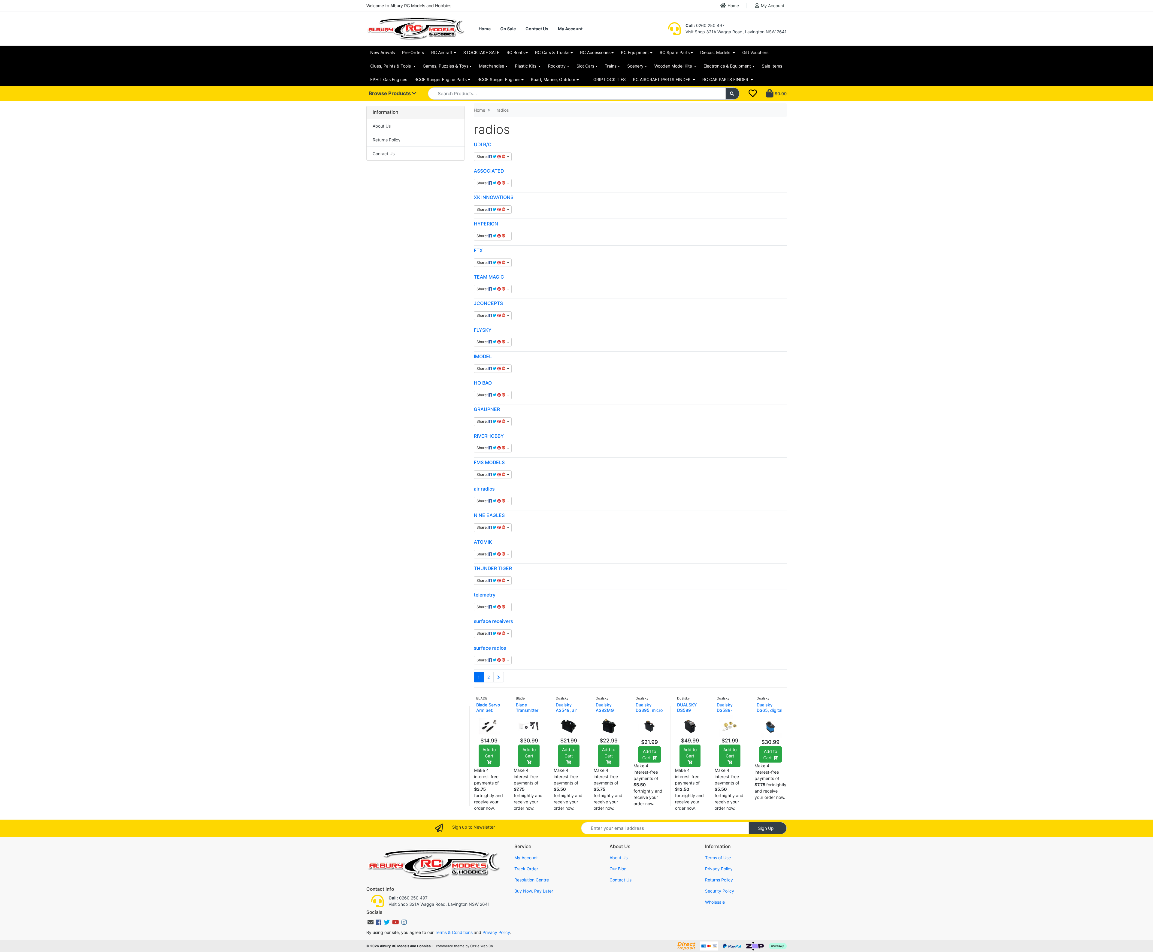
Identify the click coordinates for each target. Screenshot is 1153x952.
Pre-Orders (413, 52)
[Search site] (732, 93)
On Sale (508, 28)
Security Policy (719, 890)
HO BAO (483, 383)
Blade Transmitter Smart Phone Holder (528, 713)
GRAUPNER (487, 409)
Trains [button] (610, 65)
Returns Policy (387, 139)
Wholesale (715, 902)
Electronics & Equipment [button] (727, 65)
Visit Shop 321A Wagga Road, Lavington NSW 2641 (736, 31)
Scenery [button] (635, 65)
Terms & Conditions (454, 932)
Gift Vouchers (755, 52)
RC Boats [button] (516, 52)
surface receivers (493, 621)
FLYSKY (483, 330)
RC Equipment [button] (635, 52)
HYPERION (486, 224)
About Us (382, 125)
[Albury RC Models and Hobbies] (415, 28)
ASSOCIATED (489, 171)
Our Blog (618, 868)
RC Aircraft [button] (441, 52)
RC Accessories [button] (595, 52)
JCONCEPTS (488, 303)
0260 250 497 (705, 25)
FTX (478, 250)
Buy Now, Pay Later (533, 890)
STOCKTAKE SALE (481, 52)
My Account (772, 5)
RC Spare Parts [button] (675, 52)
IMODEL (483, 356)
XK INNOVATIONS (493, 197)
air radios (484, 489)
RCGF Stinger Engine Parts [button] (440, 79)
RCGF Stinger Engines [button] (498, 79)
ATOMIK (483, 542)
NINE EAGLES (489, 515)
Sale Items (772, 65)
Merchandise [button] (491, 65)
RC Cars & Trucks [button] (552, 52)
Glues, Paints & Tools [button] (391, 65)
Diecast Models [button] (715, 52)
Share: (483, 156)
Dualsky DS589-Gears (725, 710)
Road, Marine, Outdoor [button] (553, 79)
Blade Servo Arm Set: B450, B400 (488, 710)
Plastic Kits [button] (526, 65)
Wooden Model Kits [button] (673, 65)
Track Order (526, 868)
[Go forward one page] (498, 677)
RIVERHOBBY (489, 436)
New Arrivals (382, 52)
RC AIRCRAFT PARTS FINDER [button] (662, 79)
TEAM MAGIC (489, 277)
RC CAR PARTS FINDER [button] (725, 79)
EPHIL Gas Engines (388, 79)
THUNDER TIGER (493, 568)
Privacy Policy (719, 868)
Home (733, 5)
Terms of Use (718, 857)
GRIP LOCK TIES (609, 79)
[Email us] (371, 922)
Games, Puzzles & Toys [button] (445, 65)
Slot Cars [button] (585, 65)
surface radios (490, 648)
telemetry (484, 595)
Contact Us (536, 28)
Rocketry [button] (557, 65)
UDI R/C (483, 144)
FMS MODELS (489, 462)
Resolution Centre (531, 879)
